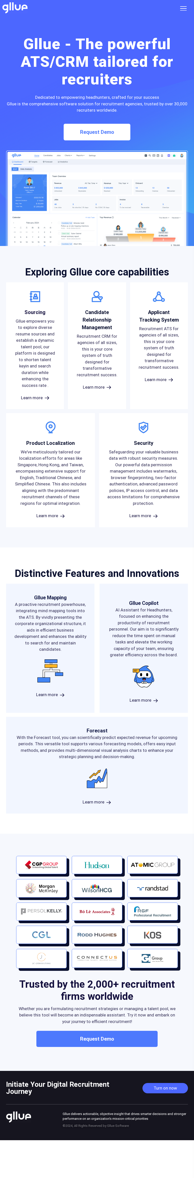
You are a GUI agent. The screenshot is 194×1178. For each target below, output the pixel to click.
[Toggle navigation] (185, 8)
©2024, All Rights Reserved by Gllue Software (96, 1126)
